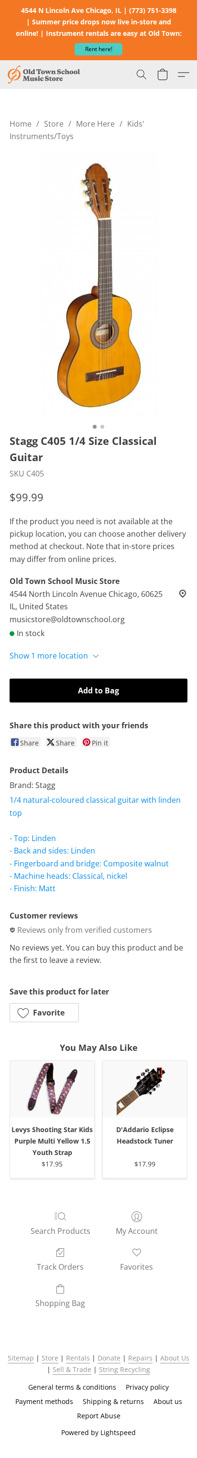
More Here (95, 124)
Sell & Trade (72, 1369)
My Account (137, 1231)
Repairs (140, 1357)
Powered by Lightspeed (98, 1432)
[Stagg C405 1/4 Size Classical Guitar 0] (98, 285)
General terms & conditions (72, 1387)
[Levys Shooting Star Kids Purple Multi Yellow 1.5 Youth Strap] (52, 1089)
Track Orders (60, 1267)
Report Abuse (98, 1415)
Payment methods (44, 1401)
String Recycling (124, 1369)
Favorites (136, 1267)
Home (21, 124)
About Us (174, 1357)
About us (167, 1401)
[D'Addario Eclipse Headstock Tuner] (145, 1089)
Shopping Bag (60, 1303)
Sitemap (21, 1357)
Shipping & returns (113, 1401)
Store (54, 124)
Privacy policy (147, 1387)
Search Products (60, 1231)
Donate (109, 1357)
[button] (98, 49)
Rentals (78, 1357)
